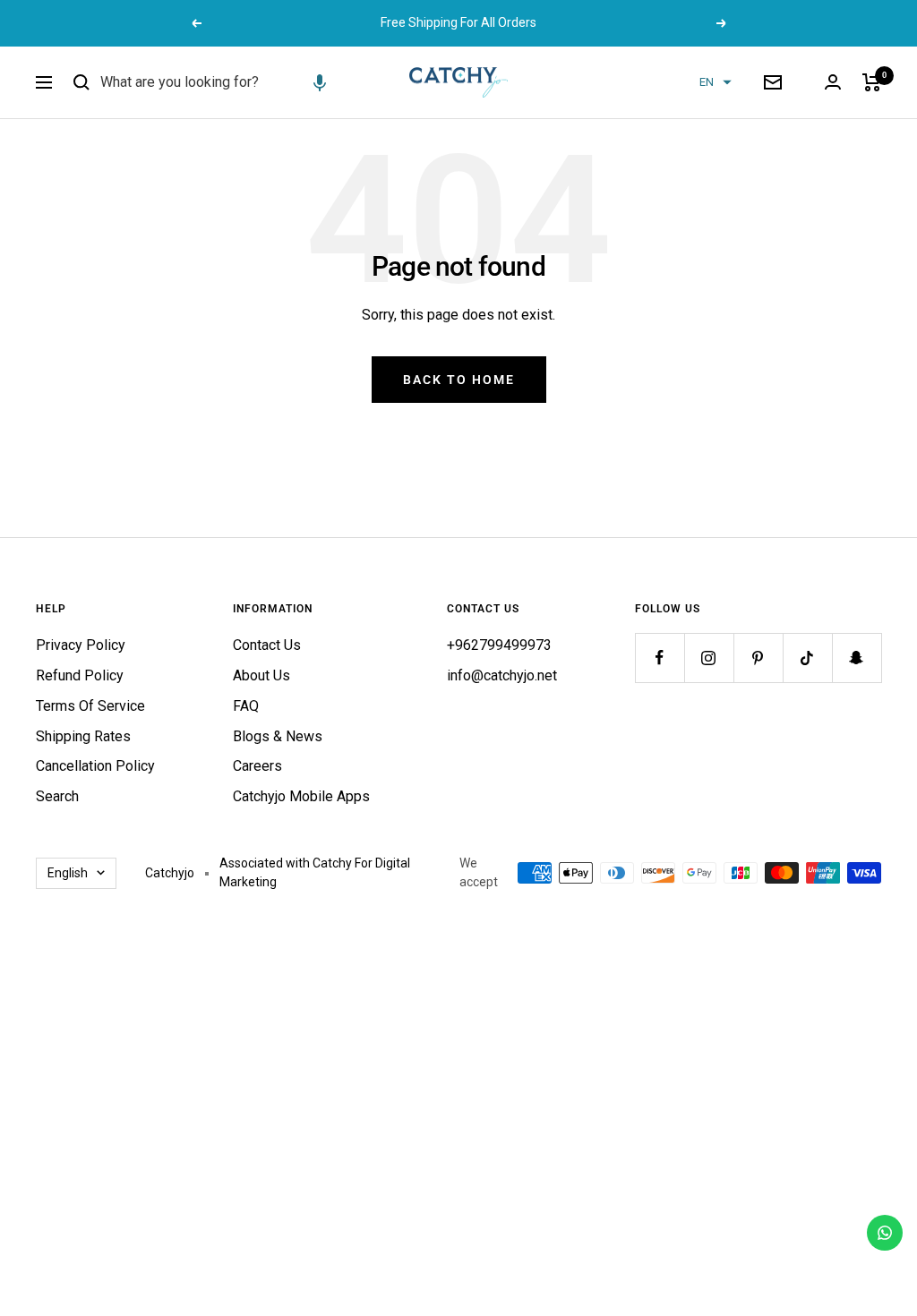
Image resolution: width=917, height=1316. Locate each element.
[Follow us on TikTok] (807, 657)
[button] (319, 82)
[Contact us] (885, 1233)
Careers (257, 765)
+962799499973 (499, 645)
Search (57, 796)
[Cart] (871, 82)
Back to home (459, 379)
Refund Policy (80, 675)
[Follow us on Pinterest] (758, 657)
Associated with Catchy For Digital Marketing (314, 873)
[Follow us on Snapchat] (856, 657)
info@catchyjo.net (502, 675)
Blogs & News (277, 736)
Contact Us (267, 645)
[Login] (833, 82)
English (67, 873)
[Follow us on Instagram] (708, 657)
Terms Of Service (90, 705)
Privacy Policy (80, 645)
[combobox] (234, 82)
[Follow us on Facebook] (659, 657)
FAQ (246, 705)
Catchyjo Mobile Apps (301, 796)
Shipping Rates (83, 736)
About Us (261, 675)
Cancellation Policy (95, 765)
